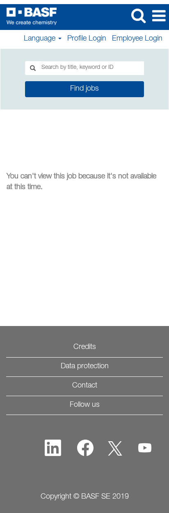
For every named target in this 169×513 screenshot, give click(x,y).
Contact (84, 386)
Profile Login (86, 39)
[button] (158, 17)
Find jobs (84, 89)
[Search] (138, 16)
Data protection (85, 366)
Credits (84, 347)
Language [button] (40, 39)
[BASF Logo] (28, 16)
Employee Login (137, 39)
